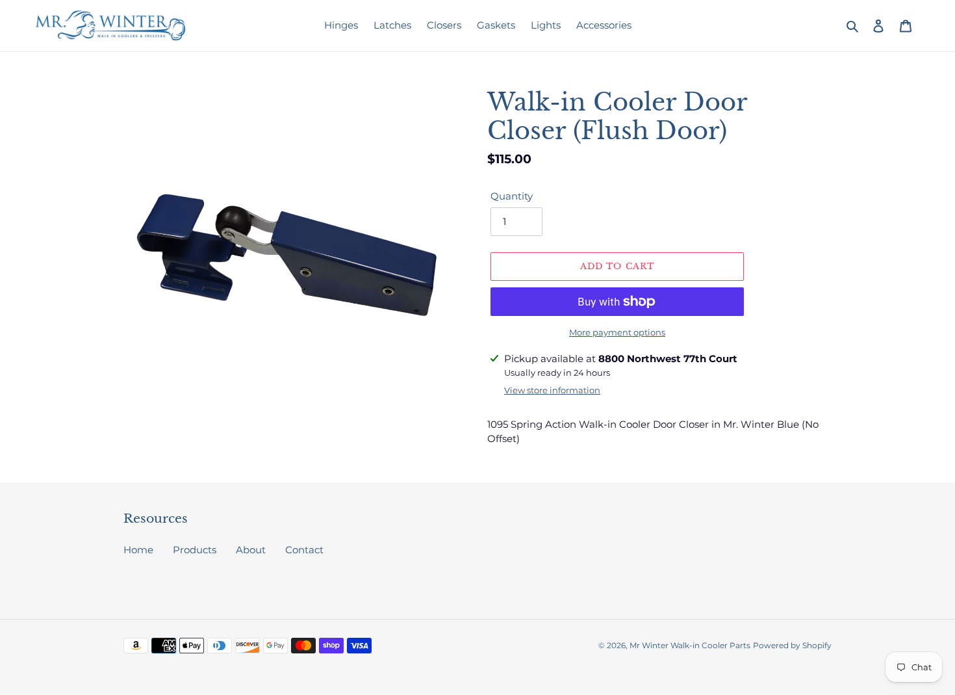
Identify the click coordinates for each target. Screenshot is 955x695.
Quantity (511, 196)
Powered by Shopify (792, 645)
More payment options (617, 332)
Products (194, 550)
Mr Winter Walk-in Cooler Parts (690, 645)
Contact (304, 550)
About (251, 550)
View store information (552, 390)
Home (138, 550)
